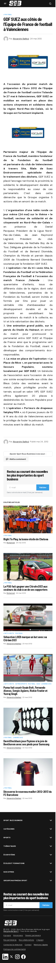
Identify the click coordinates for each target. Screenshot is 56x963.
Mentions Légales (41, 944)
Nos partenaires (10, 940)
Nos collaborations (26, 940)
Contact (28, 944)
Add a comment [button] (17, 459)
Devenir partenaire (33, 935)
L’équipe (39, 940)
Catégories (8, 829)
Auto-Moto (9, 633)
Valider (42, 487)
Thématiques (9, 846)
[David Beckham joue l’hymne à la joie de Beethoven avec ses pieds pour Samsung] (28, 721)
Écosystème (9, 855)
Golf (38, 684)
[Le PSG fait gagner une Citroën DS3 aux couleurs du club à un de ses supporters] (28, 567)
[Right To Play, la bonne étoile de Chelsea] (28, 519)
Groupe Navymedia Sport (15, 880)
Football (8, 14)
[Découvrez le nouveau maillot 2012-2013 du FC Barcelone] (28, 772)
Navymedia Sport (11, 931)
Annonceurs (18, 935)
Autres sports (21, 684)
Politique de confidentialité (14, 949)
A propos (7, 935)
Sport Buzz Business (12, 820)
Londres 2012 (46, 684)
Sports (6, 837)
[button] (5, 3)
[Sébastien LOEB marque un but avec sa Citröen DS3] (28, 617)
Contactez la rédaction (12, 944)
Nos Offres (8, 872)
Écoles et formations (13, 863)
